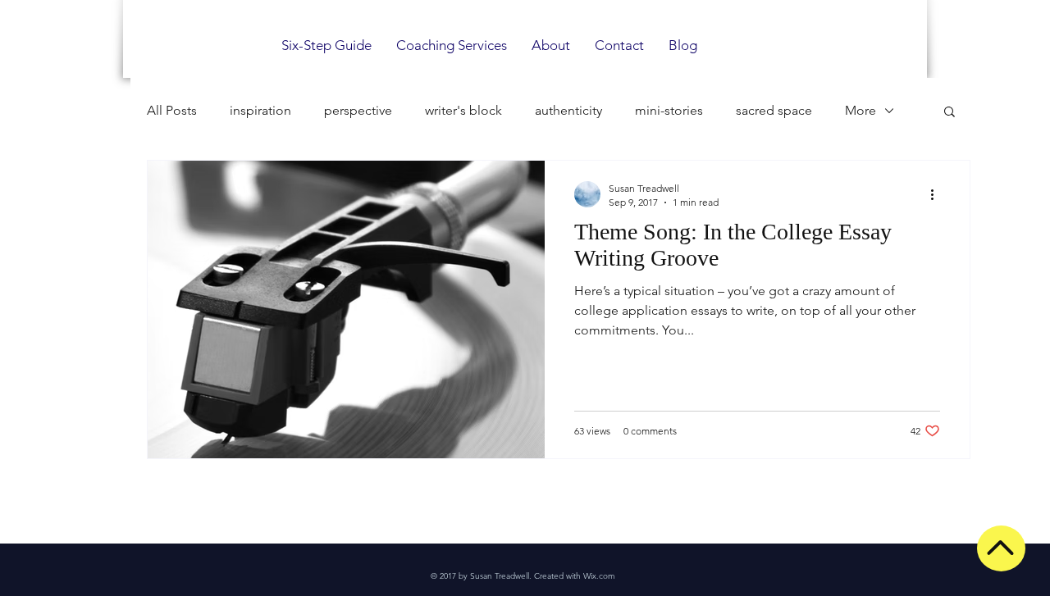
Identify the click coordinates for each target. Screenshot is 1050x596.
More (860, 110)
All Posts (172, 110)
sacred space (774, 110)
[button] (949, 112)
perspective (358, 110)
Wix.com (599, 576)
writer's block (463, 110)
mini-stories (669, 110)
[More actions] (937, 194)
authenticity (568, 110)
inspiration (260, 110)
